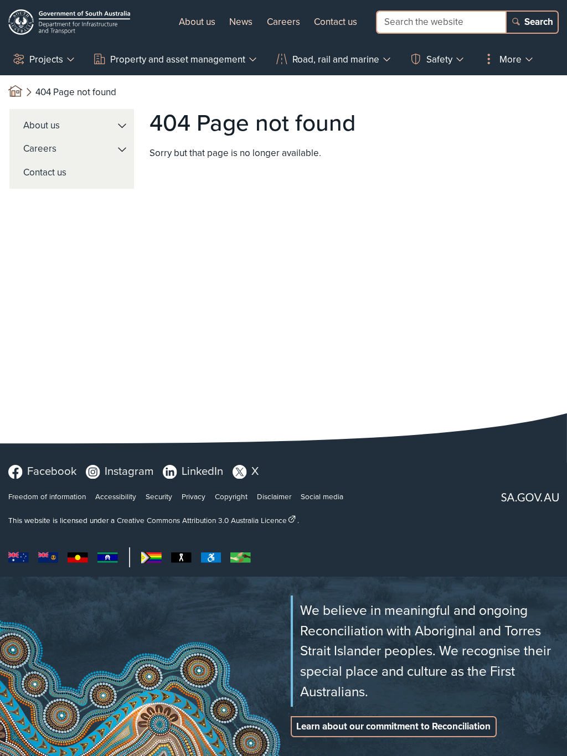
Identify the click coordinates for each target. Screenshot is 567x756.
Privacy (193, 496)
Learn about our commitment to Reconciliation (393, 726)
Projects (46, 59)
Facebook (51, 471)
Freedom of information (47, 496)
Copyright (231, 496)
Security (159, 496)
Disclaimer (274, 496)
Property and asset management (177, 59)
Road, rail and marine (335, 59)
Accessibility (115, 496)
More (510, 59)
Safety (439, 59)
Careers (283, 22)
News (240, 22)
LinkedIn (202, 471)
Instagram (129, 471)
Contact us (335, 22)
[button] (123, 125)
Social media (322, 496)
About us (197, 22)
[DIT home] (69, 22)
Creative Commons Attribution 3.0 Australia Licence (202, 520)
